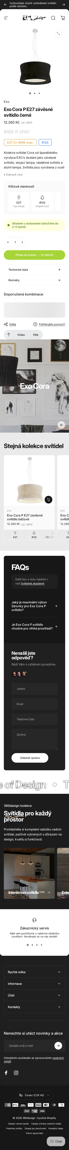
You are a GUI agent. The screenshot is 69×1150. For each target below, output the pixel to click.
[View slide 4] (41, 945)
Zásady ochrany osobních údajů (46, 1123)
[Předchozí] (5, 4)
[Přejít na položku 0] (30, 93)
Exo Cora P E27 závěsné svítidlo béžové (25, 517)
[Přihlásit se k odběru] (58, 1046)
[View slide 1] (27, 945)
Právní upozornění (34, 1133)
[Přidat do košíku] (48, 499)
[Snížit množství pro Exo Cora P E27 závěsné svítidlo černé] (8, 242)
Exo (6, 102)
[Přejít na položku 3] (39, 93)
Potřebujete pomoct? (52, 324)
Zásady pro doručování (35, 1128)
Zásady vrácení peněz (18, 1123)
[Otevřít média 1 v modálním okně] (58, 33)
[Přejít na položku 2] (34, 93)
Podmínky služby (14, 1128)
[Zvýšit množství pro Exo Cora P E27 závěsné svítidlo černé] (22, 242)
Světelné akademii (32, 583)
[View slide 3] (36, 945)
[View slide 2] (32, 945)
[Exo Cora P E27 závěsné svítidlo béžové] (29, 480)
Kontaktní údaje (55, 1128)
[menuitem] (9, 335)
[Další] (63, 4)
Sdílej (12, 324)
